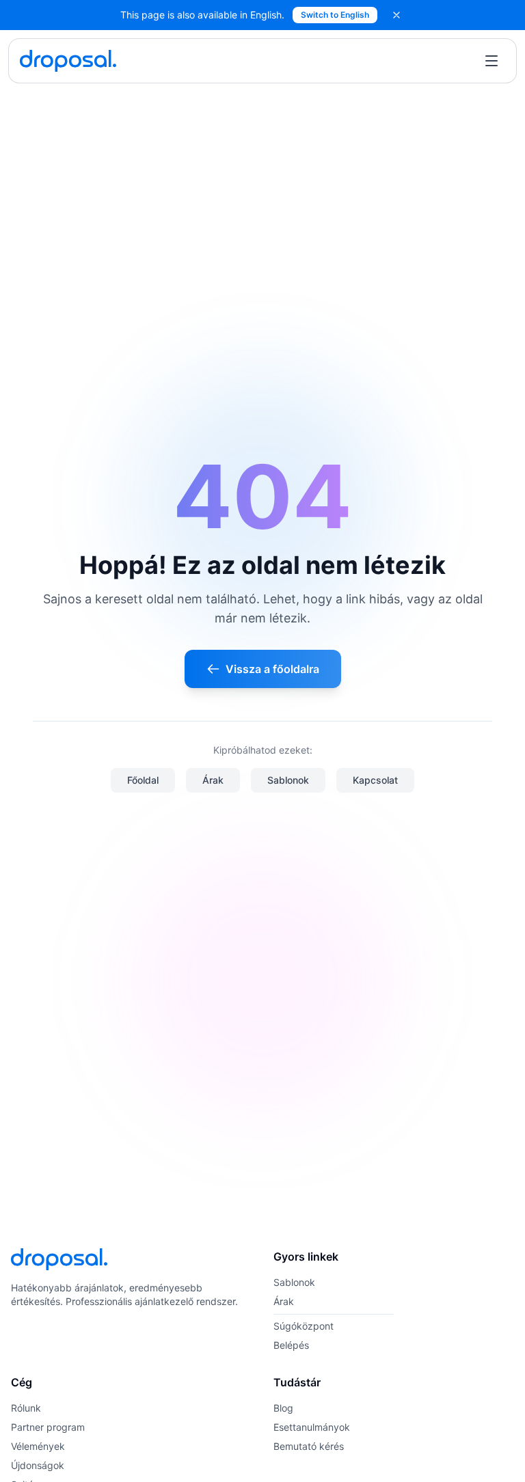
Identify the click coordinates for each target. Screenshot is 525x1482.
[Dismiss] (396, 15)
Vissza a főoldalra (272, 669)
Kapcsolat (375, 780)
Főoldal (143, 780)
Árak (213, 780)
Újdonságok (37, 1465)
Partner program (48, 1427)
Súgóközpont (303, 1326)
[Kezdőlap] (68, 61)
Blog (283, 1408)
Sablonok (288, 780)
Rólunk (26, 1408)
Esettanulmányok (311, 1427)
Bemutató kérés (308, 1446)
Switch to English (335, 15)
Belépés (291, 1345)
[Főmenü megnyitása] (491, 60)
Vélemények (38, 1446)
